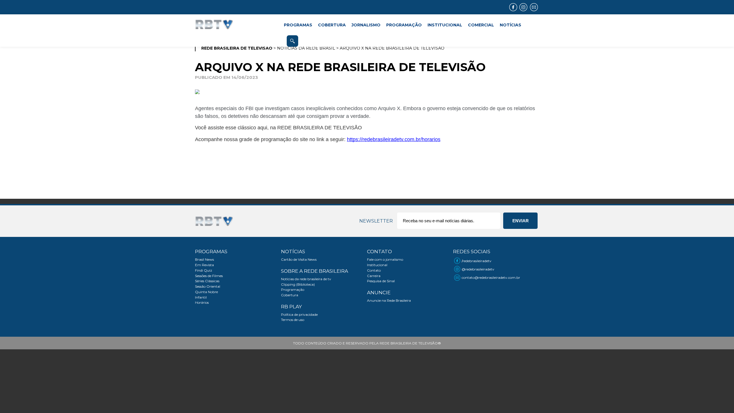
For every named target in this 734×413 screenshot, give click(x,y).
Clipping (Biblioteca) (298, 284)
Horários (202, 302)
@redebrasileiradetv (478, 269)
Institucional (377, 265)
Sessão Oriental (207, 286)
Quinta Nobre (206, 292)
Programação (292, 289)
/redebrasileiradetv (476, 261)
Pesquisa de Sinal (381, 281)
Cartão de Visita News (299, 259)
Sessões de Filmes (209, 276)
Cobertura (289, 295)
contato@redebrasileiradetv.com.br (491, 277)
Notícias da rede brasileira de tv (306, 279)
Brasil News (204, 259)
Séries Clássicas (207, 281)
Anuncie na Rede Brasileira (389, 300)
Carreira (373, 276)
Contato (374, 270)
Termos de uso (292, 319)
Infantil (201, 297)
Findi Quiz (203, 270)
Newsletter (376, 221)
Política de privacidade (299, 314)
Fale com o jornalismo (385, 259)
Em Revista (204, 265)
